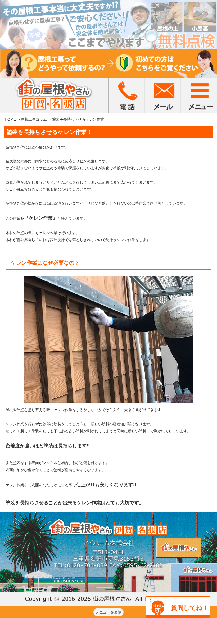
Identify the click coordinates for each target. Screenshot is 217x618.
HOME (10, 119)
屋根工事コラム (34, 119)
